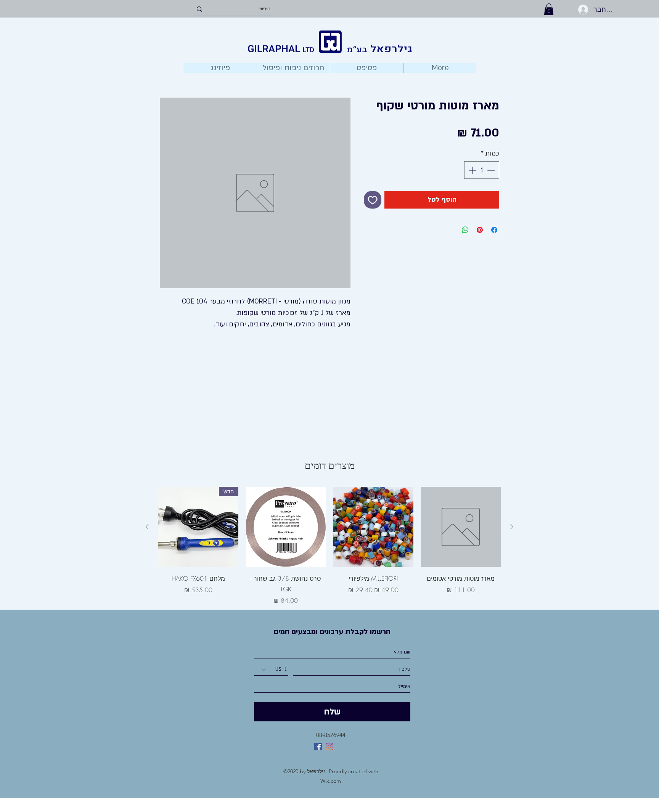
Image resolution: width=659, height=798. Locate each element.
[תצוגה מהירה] (461, 527)
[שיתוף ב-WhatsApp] (465, 229)
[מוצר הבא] (147, 526)
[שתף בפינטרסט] (479, 229)
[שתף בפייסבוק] (494, 229)
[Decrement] (491, 170)
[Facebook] (318, 746)
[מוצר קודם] (511, 526)
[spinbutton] (481, 170)
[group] (329, 546)
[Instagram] (329, 746)
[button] (549, 9)
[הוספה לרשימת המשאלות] (372, 200)
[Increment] (471, 170)
